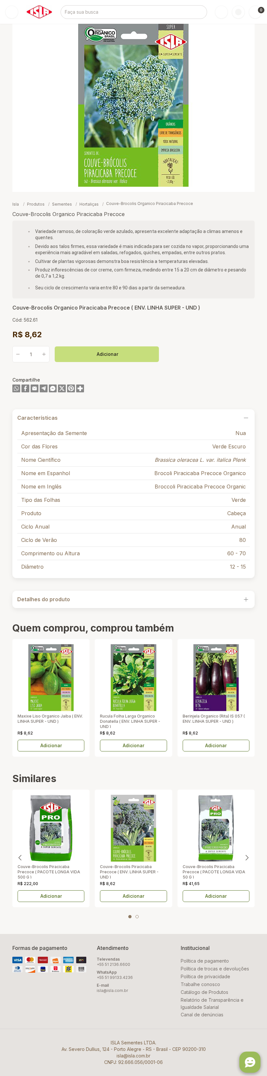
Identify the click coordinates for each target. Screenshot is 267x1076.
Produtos (36, 204)
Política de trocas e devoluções (215, 968)
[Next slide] (247, 857)
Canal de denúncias (202, 1014)
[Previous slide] (20, 857)
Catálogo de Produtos (204, 992)
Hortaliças (89, 204)
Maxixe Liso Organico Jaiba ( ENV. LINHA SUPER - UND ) (50, 719)
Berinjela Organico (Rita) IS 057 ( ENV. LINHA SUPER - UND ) (214, 719)
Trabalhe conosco (200, 984)
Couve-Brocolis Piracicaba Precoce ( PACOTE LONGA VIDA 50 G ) (214, 871)
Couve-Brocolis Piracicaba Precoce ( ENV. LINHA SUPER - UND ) (129, 871)
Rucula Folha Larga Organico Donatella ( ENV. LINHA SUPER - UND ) (130, 721)
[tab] (130, 916)
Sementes (62, 204)
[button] (255, 12)
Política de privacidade (205, 976)
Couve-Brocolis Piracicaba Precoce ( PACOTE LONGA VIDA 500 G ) (49, 871)
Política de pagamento (205, 961)
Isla (15, 204)
